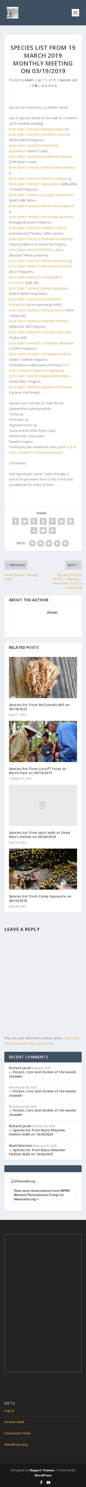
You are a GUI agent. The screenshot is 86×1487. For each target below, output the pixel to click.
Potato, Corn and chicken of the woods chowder (42, 1074)
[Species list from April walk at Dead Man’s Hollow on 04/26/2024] (43, 805)
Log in (9, 1410)
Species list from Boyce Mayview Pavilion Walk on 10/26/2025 (37, 1132)
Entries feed (14, 1422)
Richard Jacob (20, 1068)
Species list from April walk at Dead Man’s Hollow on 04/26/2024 (39, 834)
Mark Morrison (21, 1145)
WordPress (43, 1475)
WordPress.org (16, 1444)
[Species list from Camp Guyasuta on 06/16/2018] (43, 869)
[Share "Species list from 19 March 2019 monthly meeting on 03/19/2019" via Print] (52, 530)
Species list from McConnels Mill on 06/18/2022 (39, 707)
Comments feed (17, 1433)
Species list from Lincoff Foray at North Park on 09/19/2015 (38, 770)
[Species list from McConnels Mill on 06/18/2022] (43, 677)
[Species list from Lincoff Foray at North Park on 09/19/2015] (43, 741)
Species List (68, 80)
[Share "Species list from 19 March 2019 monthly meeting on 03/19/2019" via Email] (43, 530)
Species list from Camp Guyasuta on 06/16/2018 (40, 898)
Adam (29, 80)
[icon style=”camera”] (37, 129)
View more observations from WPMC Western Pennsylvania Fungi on (42, 1195)
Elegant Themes (42, 1470)
